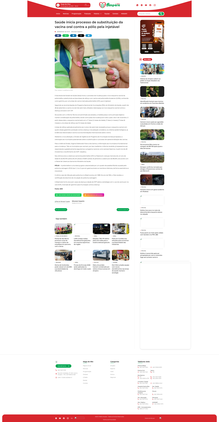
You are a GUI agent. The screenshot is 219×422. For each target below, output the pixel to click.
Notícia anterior (61, 209)
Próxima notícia (122, 209)
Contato (115, 13)
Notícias (66, 13)
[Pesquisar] (161, 13)
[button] (58, 35)
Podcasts (87, 13)
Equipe (107, 13)
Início (58, 13)
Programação (76, 13)
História (96, 13)
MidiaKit (124, 13)
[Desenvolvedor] (160, 418)
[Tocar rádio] (58, 5)
